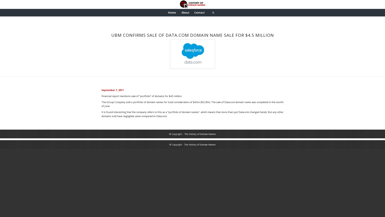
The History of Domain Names (200, 133)
